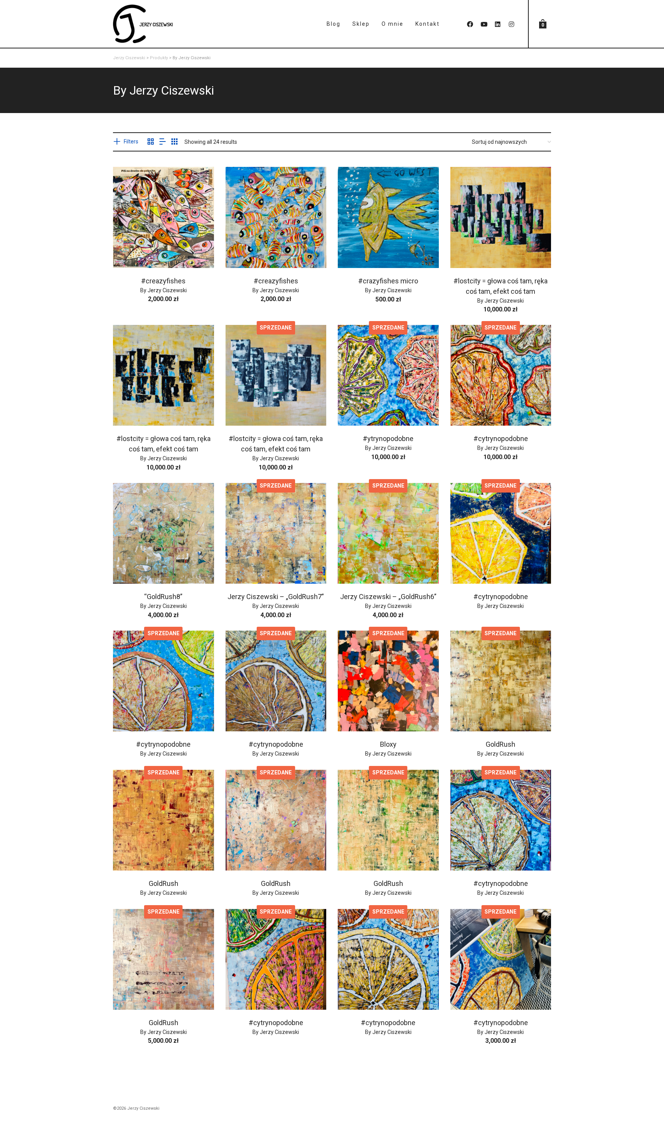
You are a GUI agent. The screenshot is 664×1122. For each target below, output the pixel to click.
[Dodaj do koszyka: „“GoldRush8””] (131, 566)
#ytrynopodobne (388, 438)
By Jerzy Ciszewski (163, 290)
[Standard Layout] (150, 142)
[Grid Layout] (174, 142)
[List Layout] (162, 142)
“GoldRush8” (163, 597)
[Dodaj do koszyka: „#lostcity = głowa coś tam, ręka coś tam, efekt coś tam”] (468, 250)
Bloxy (388, 744)
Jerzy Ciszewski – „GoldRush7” (275, 597)
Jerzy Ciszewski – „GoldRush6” (388, 597)
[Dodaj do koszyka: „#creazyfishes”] (131, 250)
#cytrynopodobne (500, 438)
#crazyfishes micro (388, 281)
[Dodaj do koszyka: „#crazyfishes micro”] (355, 250)
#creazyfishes (163, 281)
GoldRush (500, 744)
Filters (131, 141)
